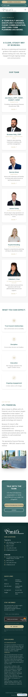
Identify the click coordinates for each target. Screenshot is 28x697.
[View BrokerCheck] (22, 695)
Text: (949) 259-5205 (11, 548)
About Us (6, 583)
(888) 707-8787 (10, 546)
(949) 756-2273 (10, 560)
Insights (6, 592)
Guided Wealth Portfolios (18, 586)
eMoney (17, 583)
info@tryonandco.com (11, 550)
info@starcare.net (10, 564)
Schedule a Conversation (14, 2)
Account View (18, 590)
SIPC (9, 652)
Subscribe (15, 626)
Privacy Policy (14, 695)
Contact (14, 510)
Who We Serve (7, 586)
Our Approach (7, 590)
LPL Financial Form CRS (10, 642)
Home (5, 580)
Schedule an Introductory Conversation (14, 505)
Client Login (6, 5)
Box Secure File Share (19, 593)
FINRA (5, 652)
